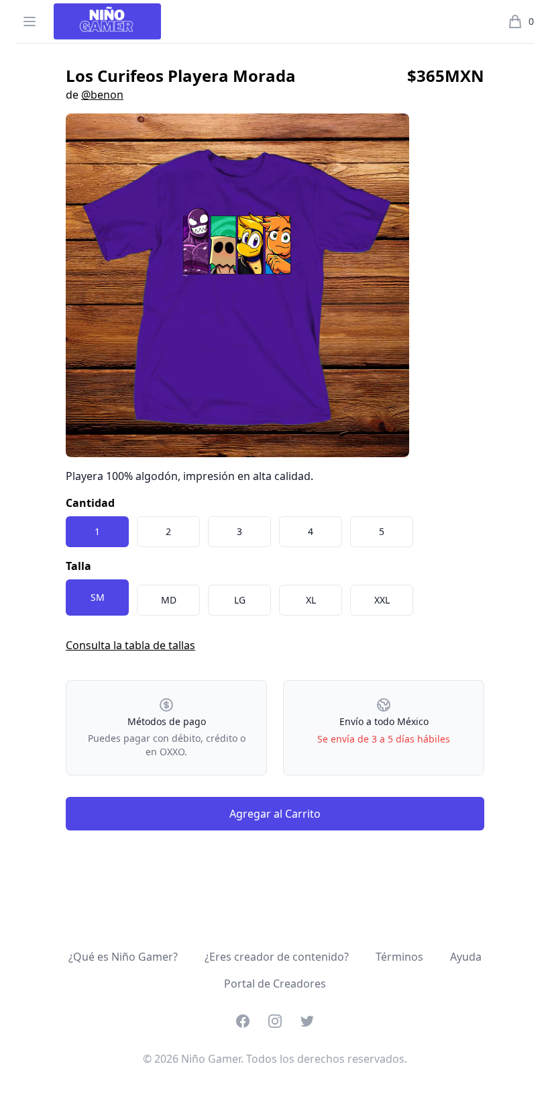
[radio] (97, 531)
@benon (102, 94)
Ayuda (466, 956)
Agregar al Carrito (275, 813)
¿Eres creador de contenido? (277, 956)
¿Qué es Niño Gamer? (123, 956)
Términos (399, 956)
